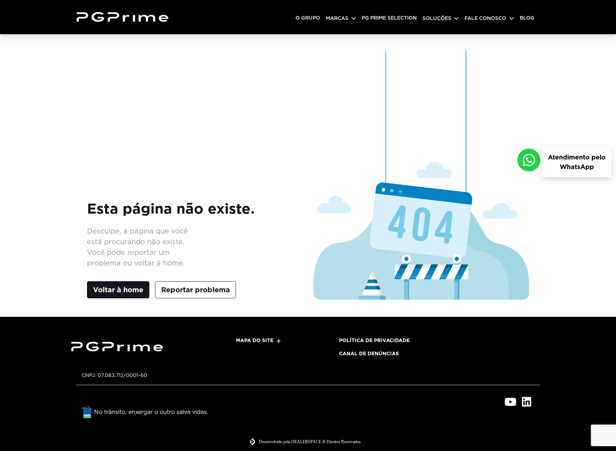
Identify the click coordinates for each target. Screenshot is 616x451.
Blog (527, 18)
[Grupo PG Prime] (125, 17)
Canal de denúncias (369, 353)
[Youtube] (510, 402)
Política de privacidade (374, 340)
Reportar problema (195, 289)
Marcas (338, 18)
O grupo (308, 18)
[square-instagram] (494, 402)
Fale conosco (486, 18)
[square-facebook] (478, 402)
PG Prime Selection (389, 18)
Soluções (437, 18)
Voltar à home (118, 289)
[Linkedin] (526, 402)
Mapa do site (254, 340)
